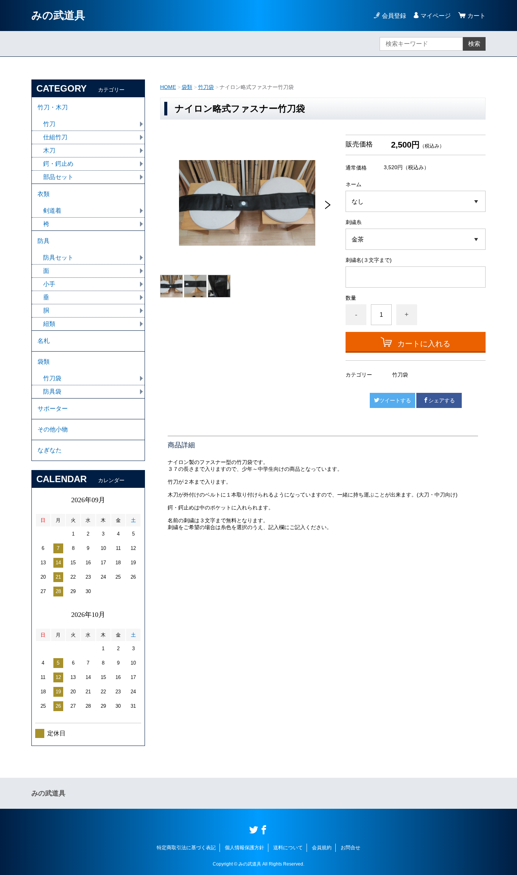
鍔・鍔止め (58, 163)
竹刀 (49, 124)
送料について (288, 847)
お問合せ (350, 847)
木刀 (49, 150)
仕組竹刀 (55, 137)
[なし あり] (416, 201)
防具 (43, 241)
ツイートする (395, 400)
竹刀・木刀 (52, 107)
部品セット (58, 177)
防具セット (58, 257)
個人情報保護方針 (244, 847)
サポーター (52, 408)
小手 (49, 284)
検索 (474, 43)
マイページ (435, 15)
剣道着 (52, 210)
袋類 (187, 87)
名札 (43, 341)
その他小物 (52, 429)
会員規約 (322, 847)
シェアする (441, 400)
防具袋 (52, 391)
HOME (168, 87)
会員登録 (394, 15)
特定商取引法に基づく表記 (186, 847)
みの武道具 (58, 15)
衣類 (43, 194)
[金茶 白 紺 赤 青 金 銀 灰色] (416, 239)
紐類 (49, 324)
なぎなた (49, 450)
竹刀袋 (206, 87)
